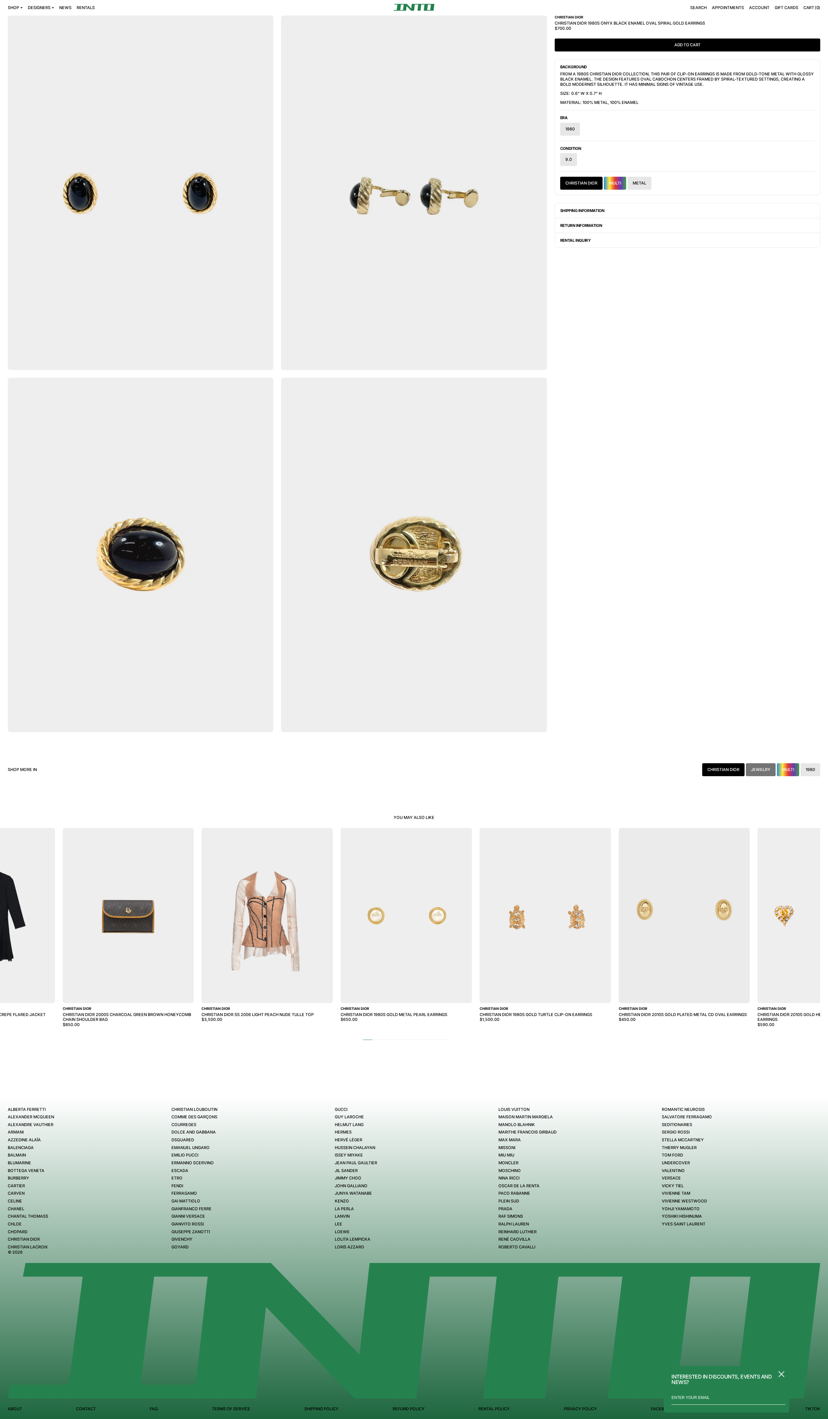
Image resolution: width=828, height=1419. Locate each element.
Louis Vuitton (513, 1109)
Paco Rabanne (514, 1193)
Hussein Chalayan (355, 1147)
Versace (671, 1178)
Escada (179, 1170)
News (65, 7)
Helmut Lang (349, 1124)
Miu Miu (506, 1155)
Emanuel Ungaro (190, 1147)
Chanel (16, 1208)
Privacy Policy (580, 1408)
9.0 (568, 159)
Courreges (183, 1124)
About (15, 1408)
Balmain (17, 1155)
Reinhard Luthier (517, 1231)
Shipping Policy (321, 1408)
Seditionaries (677, 1124)
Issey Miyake (349, 1155)
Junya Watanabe (353, 1193)
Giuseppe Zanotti (190, 1231)
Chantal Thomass (28, 1216)
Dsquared (182, 1139)
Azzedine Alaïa (24, 1139)
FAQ (154, 1408)
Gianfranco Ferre (191, 1208)
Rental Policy (494, 1408)
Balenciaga (21, 1147)
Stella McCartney (683, 1139)
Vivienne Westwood (684, 1201)
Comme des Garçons (194, 1116)
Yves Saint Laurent (683, 1224)
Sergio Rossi (676, 1132)
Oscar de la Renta (518, 1185)
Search (698, 7)
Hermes (343, 1132)
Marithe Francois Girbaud (527, 1132)
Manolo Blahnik (516, 1124)
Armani (16, 1132)
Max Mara (509, 1139)
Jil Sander (346, 1170)
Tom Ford (672, 1155)
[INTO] (414, 7)
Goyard (180, 1247)
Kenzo (342, 1201)
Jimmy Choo (348, 1178)
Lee (338, 1224)
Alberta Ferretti (27, 1109)
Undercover (676, 1162)
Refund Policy (409, 1408)
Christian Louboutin (194, 1109)
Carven (16, 1193)
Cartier (16, 1185)
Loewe (342, 1231)
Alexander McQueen (31, 1116)
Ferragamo (184, 1193)
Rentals (86, 7)
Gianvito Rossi (187, 1224)
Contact (86, 1408)
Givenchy (181, 1239)
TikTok (812, 1408)
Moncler (508, 1162)
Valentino (673, 1170)
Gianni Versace (188, 1216)
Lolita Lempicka (352, 1239)
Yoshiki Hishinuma (682, 1216)
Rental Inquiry (575, 240)
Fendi (177, 1185)
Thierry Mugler (679, 1147)
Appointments (728, 7)
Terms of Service (231, 1408)
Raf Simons (510, 1216)
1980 (570, 129)
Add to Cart (687, 44)
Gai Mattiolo (185, 1201)
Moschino (509, 1170)
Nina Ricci (508, 1178)
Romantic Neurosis (683, 1109)
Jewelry (760, 769)
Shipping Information (582, 210)
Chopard (17, 1231)
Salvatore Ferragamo (687, 1116)
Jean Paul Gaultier (356, 1162)
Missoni (506, 1147)
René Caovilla (514, 1239)
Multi (615, 183)
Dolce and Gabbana (193, 1132)
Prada (505, 1208)
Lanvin (342, 1216)
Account (759, 7)
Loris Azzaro (349, 1247)
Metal (639, 183)
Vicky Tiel (673, 1185)
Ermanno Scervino (192, 1162)
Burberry (18, 1178)
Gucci (341, 1109)
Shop (13, 7)
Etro (176, 1178)
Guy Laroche (349, 1116)
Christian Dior (581, 183)
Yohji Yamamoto (681, 1208)
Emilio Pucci (184, 1155)
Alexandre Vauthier (30, 1124)
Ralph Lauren (513, 1224)
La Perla (344, 1208)
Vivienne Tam (676, 1193)
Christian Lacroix (28, 1247)
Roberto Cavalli (516, 1247)
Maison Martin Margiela (525, 1116)
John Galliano (351, 1185)
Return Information (581, 225)
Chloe (15, 1224)
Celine (15, 1201)
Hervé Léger (348, 1139)
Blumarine (19, 1162)
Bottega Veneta (26, 1170)
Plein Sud (508, 1201)
